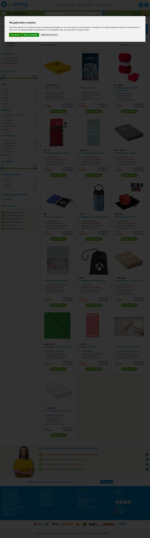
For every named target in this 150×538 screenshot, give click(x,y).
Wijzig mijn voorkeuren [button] (49, 35)
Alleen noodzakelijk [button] (31, 35)
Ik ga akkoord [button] (15, 35)
